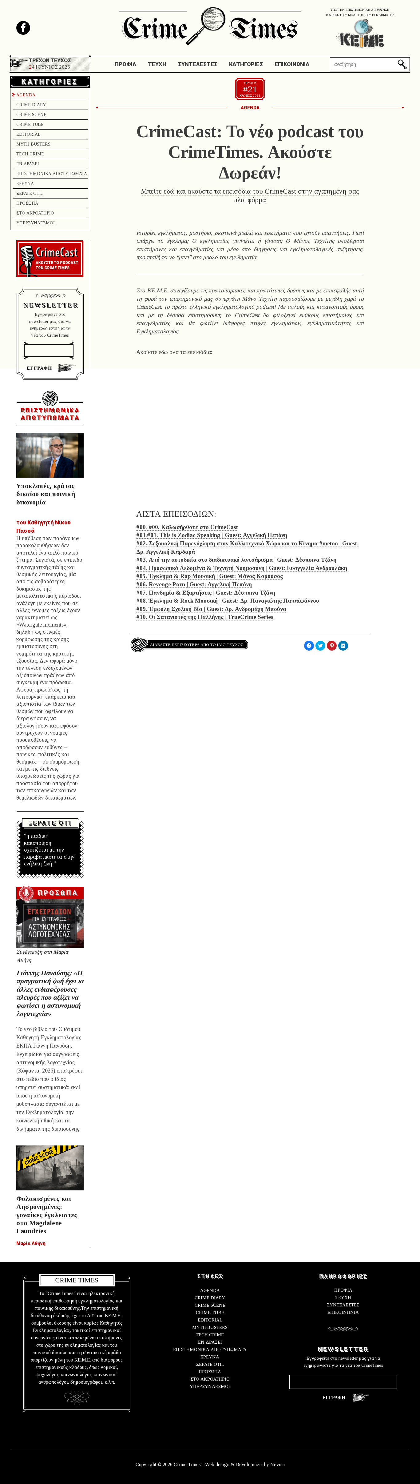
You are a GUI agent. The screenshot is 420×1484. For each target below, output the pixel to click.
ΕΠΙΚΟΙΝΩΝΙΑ (343, 1312)
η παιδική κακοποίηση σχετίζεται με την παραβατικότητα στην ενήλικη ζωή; (49, 850)
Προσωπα (27, 203)
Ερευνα (25, 183)
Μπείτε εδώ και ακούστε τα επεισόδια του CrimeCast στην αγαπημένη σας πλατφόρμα (250, 195)
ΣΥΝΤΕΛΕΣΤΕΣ (343, 1304)
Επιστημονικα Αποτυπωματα (51, 173)
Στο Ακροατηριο (35, 213)
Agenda (25, 95)
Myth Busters (33, 144)
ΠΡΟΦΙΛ (343, 1290)
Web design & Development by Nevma (245, 1464)
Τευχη (157, 64)
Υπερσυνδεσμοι (35, 223)
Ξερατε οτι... (30, 193)
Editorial (28, 134)
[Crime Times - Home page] (210, 24)
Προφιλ (125, 64)
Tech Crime (30, 154)
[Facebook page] (23, 28)
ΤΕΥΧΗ (343, 1297)
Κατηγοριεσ (246, 64)
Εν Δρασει (27, 164)
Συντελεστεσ (197, 64)
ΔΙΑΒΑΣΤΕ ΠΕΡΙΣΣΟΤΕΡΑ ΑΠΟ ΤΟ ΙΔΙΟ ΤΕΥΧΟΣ (196, 644)
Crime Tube (30, 124)
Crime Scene (31, 114)
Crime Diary (31, 104)
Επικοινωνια (292, 64)
